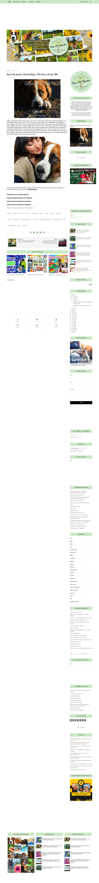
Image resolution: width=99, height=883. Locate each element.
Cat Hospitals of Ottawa (75, 700)
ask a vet (72, 593)
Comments (74, 217)
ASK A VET (16, 1)
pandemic (16, 219)
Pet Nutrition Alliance (75, 633)
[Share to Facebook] (30, 232)
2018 (73, 321)
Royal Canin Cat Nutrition (76, 702)
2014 (73, 328)
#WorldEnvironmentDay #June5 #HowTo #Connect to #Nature (83, 238)
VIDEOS (38, 1)
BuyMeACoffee (32, 189)
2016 (73, 324)
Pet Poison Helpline (74, 641)
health (52, 213)
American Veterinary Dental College (78, 635)
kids (71, 598)
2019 (73, 319)
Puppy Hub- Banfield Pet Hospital (78, 526)
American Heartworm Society (77, 495)
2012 (73, 332)
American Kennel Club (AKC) (77, 524)
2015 (73, 326)
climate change (73, 549)
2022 (73, 314)
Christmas (72, 578)
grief (46, 213)
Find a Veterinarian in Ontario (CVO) (78, 620)
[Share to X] (34, 232)
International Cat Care (75, 698)
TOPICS (24, 1)
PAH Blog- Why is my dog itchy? (77, 769)
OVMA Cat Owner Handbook (77, 710)
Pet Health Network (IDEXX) (76, 625)
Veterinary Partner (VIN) (75, 612)
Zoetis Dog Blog (74, 510)
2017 (73, 323)
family (41, 213)
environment (73, 552)
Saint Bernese (11, 225)
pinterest (18, 327)
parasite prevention (74, 601)
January (75, 300)
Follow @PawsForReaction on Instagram (19, 198)
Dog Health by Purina (75, 506)
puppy (71, 544)
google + (56, 321)
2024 (73, 310)
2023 (73, 312)
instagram (56, 327)
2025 (73, 308)
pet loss (35, 219)
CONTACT (31, 1)
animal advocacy (74, 590)
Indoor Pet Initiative (74, 627)
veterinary (72, 558)
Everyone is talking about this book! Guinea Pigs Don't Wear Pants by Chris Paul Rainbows (83, 254)
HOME (9, 1)
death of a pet (17, 213)
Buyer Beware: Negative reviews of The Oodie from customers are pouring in (83, 261)
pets (71, 538)
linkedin (37, 327)
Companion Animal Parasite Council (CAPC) (80, 639)
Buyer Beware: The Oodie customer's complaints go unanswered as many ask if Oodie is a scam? (84, 269)
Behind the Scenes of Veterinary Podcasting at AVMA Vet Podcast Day (83, 246)
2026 (73, 295)
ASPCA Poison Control (75, 644)
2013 (73, 330)
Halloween (72, 567)
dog (24, 213)
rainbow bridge (57, 219)
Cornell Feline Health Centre (76, 693)
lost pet (58, 213)
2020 (73, 317)
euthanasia (35, 213)
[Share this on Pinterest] (37, 232)
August (75, 296)
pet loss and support (45, 219)
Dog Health (72, 508)
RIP (64, 219)
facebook (18, 321)
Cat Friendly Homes (75, 696)
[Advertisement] (49, 15)
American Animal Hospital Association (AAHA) (81, 618)
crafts (71, 595)
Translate (81, 451)
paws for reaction (26, 219)
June (74, 298)
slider (19, 225)
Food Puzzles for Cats (75, 708)
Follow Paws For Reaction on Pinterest (19, 204)
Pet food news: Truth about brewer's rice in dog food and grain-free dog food (83, 231)
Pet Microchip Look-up (75, 646)
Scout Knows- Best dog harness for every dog (81, 764)
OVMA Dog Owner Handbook (77, 528)
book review (73, 584)
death (8, 70)
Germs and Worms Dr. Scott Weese (78, 637)
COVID (71, 575)
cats (71, 546)
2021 (73, 315)
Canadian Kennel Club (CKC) (77, 512)
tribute (25, 225)
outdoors (72, 561)
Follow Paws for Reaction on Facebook (19, 201)
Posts (73, 215)
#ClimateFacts (73, 581)
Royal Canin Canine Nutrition (77, 500)
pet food (72, 572)
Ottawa (71, 564)
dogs (28, 213)
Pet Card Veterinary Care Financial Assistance (81, 648)
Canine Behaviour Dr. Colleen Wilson (78, 514)
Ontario (10, 219)
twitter (36, 321)
